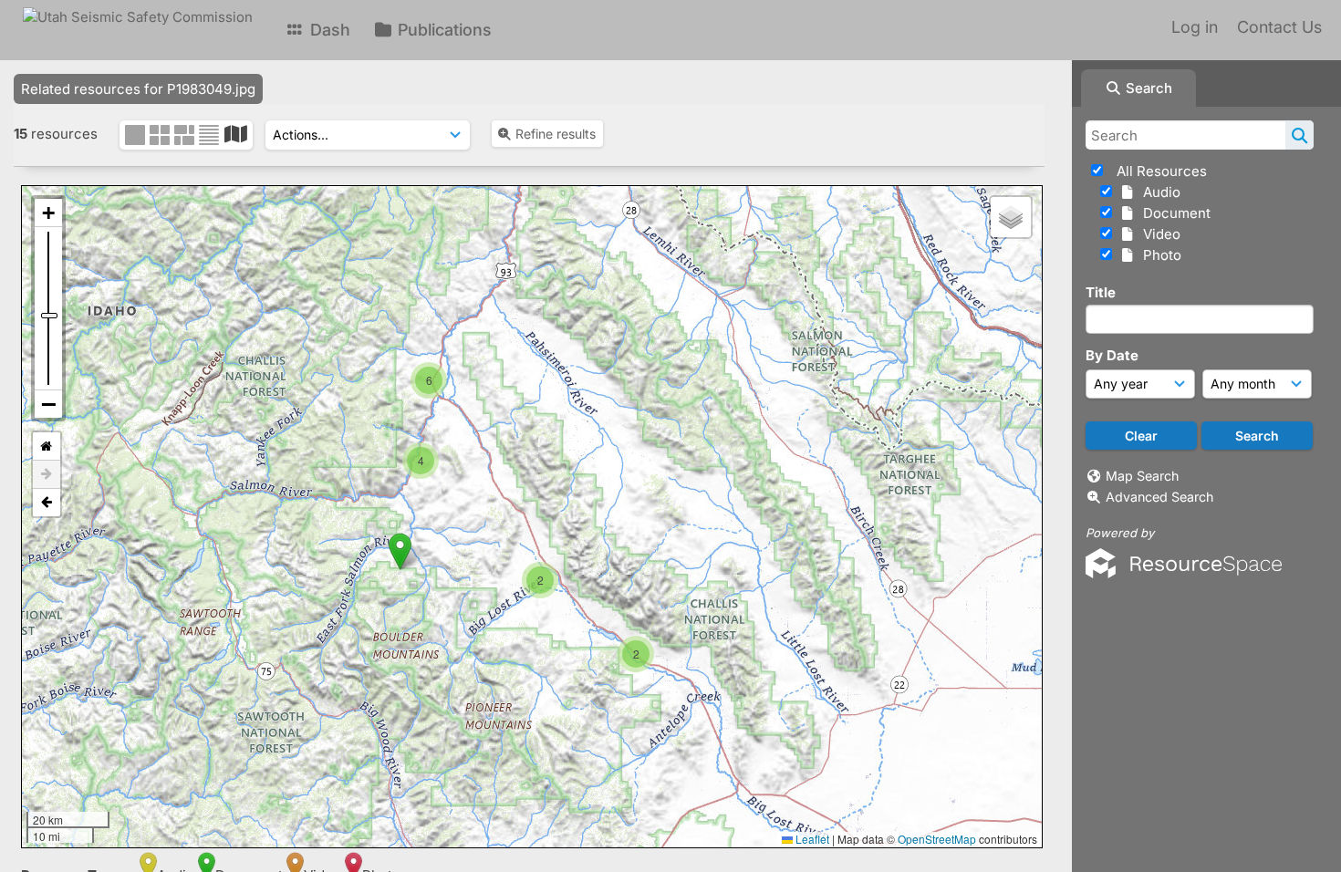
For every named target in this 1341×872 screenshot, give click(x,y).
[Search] (1299, 135)
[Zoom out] (48, 404)
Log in (1194, 26)
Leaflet (811, 838)
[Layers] (1011, 217)
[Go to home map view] (46, 446)
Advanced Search (1159, 496)
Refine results (555, 133)
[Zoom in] (48, 213)
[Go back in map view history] (46, 502)
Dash (328, 29)
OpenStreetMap (937, 838)
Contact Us (1279, 26)
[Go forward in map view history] (46, 475)
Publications (442, 29)
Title (1101, 292)
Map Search (1142, 475)
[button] (430, 362)
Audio (1158, 192)
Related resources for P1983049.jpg (138, 89)
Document (1173, 213)
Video (1158, 234)
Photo (1158, 255)
